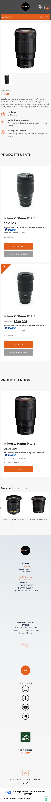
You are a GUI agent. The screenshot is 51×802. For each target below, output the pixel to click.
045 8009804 (25, 580)
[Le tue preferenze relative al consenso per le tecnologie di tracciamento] (46, 799)
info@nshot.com (25, 577)
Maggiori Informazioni (18, 254)
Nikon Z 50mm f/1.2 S (19, 218)
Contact (25, 644)
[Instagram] (27, 783)
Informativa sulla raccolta (17, 798)
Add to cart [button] (18, 246)
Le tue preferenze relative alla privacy (28, 792)
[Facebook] (23, 783)
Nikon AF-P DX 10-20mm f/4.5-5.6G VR (14, 521)
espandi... (44, 106)
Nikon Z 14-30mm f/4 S (38, 519)
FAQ (26, 646)
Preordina (18, 469)
